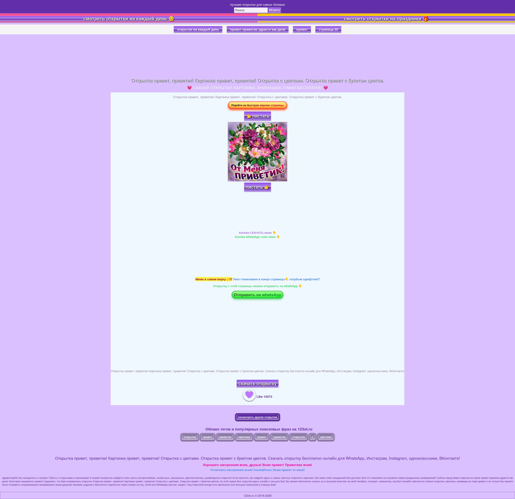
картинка (244, 437)
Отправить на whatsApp (257, 294)
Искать (274, 10)
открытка (190, 437)
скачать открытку (257, 383)
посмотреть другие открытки (257, 417)
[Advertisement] (257, 56)
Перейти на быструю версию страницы (257, 105)
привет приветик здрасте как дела (257, 29)
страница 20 (328, 29)
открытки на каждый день (198, 29)
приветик (225, 437)
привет (302, 29)
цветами (325, 437)
